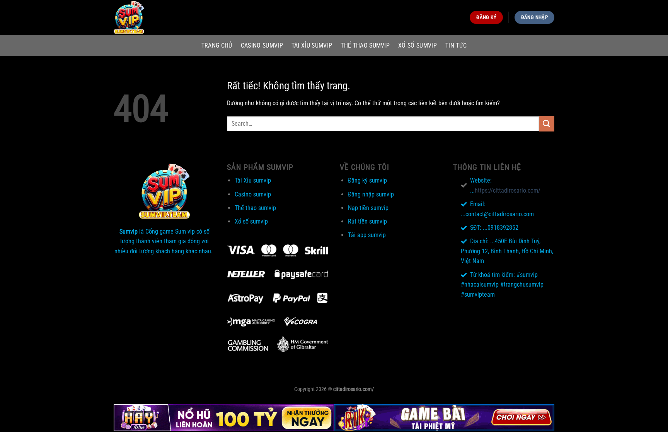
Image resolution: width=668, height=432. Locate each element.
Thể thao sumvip (365, 45)
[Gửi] (546, 123)
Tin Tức (456, 45)
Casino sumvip (262, 45)
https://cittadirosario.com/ (507, 190)
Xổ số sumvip (417, 45)
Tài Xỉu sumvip (311, 45)
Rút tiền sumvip (367, 221)
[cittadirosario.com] (152, 17)
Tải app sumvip (367, 235)
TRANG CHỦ (216, 45)
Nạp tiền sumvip (368, 208)
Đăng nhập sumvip (371, 194)
